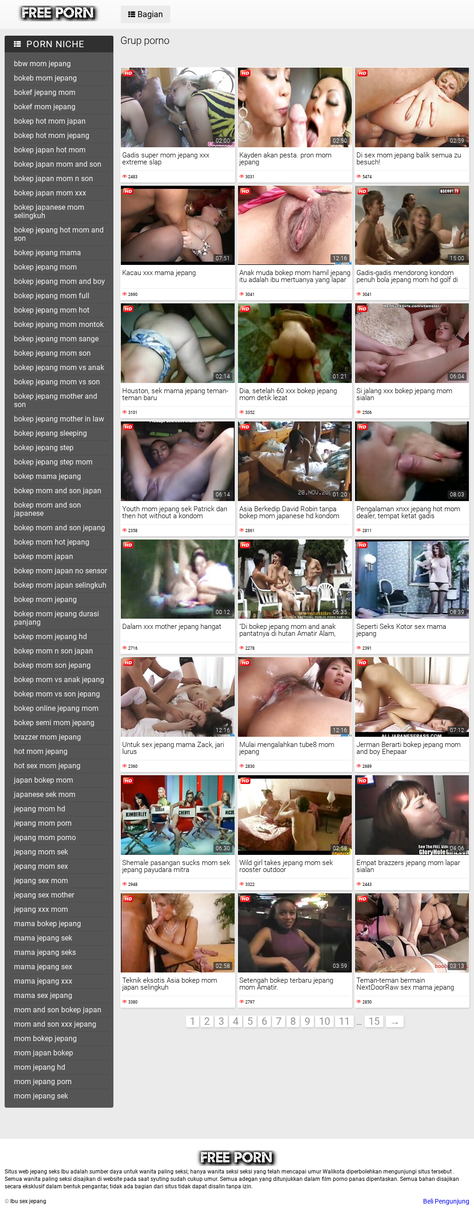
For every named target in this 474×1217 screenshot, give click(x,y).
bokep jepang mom (45, 267)
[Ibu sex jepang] (58, 19)
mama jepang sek (43, 938)
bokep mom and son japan (57, 490)
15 (374, 1021)
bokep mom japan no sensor (60, 570)
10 (324, 1021)
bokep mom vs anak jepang (59, 679)
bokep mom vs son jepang (57, 694)
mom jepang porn (43, 1081)
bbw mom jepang (42, 63)
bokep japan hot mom (50, 149)
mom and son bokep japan (57, 1009)
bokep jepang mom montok (59, 324)
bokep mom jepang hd (50, 636)
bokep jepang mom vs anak (59, 367)
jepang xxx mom (41, 909)
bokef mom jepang (44, 106)
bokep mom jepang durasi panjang (56, 618)
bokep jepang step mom (53, 462)
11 (344, 1021)
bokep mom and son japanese (47, 509)
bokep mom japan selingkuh (60, 585)
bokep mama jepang (47, 476)
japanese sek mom (44, 794)
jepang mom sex (41, 866)
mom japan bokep (43, 1052)
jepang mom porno (45, 837)
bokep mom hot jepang (51, 542)
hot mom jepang (41, 751)
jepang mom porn (43, 823)
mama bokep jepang (47, 923)
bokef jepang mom (44, 92)
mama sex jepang (43, 995)
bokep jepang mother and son (55, 400)
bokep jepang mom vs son (57, 381)
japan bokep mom (43, 780)
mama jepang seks (45, 952)
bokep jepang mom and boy (59, 281)
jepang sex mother (44, 895)
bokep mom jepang (45, 599)
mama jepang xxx (43, 981)
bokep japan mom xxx (50, 192)
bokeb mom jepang (45, 78)
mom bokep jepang (45, 1038)
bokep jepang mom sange (56, 338)
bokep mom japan (43, 556)
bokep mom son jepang (52, 665)
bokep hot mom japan (50, 121)
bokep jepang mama (47, 252)
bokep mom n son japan (53, 650)
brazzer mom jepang (47, 737)
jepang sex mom (41, 880)
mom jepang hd (39, 1067)
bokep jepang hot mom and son (59, 234)
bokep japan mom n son (53, 178)
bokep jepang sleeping (50, 433)
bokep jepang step (44, 447)
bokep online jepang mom (56, 708)
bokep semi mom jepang (54, 722)
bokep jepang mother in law (59, 418)
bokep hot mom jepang (51, 135)
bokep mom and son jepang (59, 527)
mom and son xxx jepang (55, 1024)
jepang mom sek (41, 851)
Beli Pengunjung (446, 1201)
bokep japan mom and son (57, 164)
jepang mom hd (39, 808)
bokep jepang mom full (51, 295)
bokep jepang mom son (52, 353)
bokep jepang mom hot (51, 310)
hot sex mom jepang (47, 765)
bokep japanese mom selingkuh (49, 211)
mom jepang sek (41, 1096)
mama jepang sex (43, 966)
